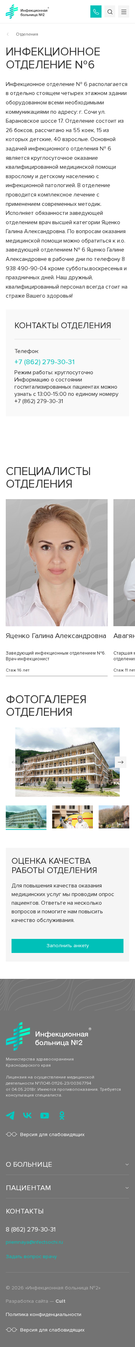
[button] (120, 762)
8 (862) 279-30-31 (31, 1229)
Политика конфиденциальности (43, 1314)
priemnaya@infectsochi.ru (34, 1242)
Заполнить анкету (67, 946)
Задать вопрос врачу (31, 1256)
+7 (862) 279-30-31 (44, 362)
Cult (60, 1301)
